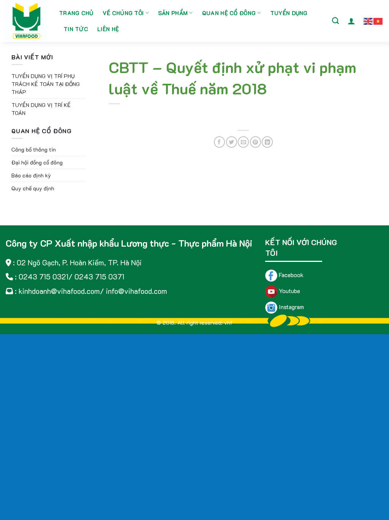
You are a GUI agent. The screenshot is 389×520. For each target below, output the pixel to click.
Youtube (288, 291)
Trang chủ (76, 13)
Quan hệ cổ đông (229, 13)
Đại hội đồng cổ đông (37, 162)
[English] (368, 20)
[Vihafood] (26, 21)
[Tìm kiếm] (335, 21)
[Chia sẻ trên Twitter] (231, 141)
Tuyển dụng (289, 13)
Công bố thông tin (33, 149)
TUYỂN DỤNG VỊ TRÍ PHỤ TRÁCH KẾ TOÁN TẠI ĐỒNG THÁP (45, 84)
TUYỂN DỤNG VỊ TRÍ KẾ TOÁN (41, 108)
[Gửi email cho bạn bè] (243, 141)
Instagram (290, 307)
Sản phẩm (173, 13)
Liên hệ (108, 29)
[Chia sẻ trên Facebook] (219, 141)
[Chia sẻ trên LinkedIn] (267, 141)
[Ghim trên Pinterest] (255, 141)
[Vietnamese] (378, 20)
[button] (351, 21)
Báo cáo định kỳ (31, 175)
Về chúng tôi (123, 13)
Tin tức (75, 29)
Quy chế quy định (32, 188)
